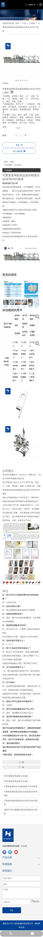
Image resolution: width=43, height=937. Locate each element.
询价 (18, 145)
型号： (7, 161)
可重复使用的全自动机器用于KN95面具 (21, 786)
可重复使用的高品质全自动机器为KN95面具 (21, 793)
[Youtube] (16, 852)
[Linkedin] (10, 852)
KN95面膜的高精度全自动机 (16, 776)
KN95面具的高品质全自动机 (16, 781)
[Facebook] (4, 852)
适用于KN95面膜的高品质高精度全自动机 (21, 811)
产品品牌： (9, 165)
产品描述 (8, 170)
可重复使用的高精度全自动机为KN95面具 (21, 802)
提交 (11, 910)
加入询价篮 (18, 151)
